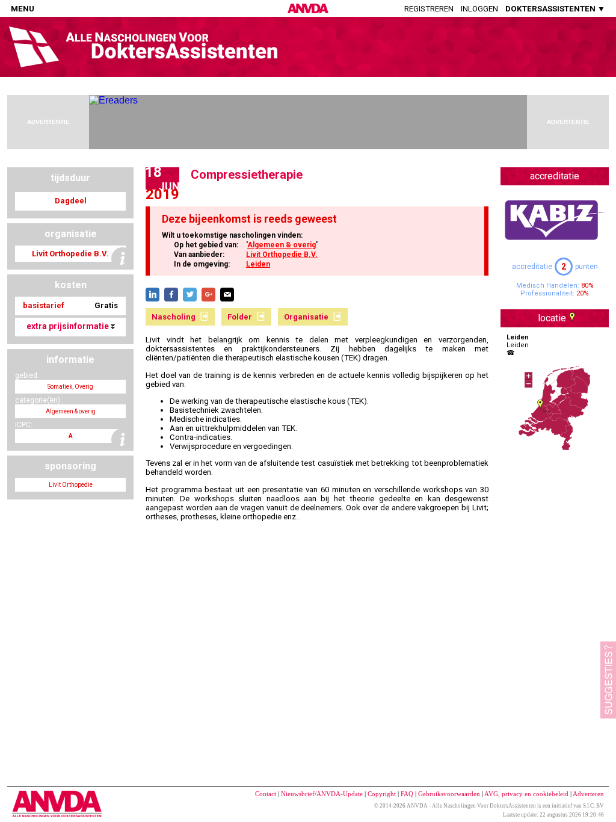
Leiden (258, 264)
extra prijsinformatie (68, 326)
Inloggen (479, 8)
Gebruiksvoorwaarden (449, 793)
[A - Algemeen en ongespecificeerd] (122, 439)
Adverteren (588, 793)
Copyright (382, 793)
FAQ (407, 793)
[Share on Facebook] (171, 294)
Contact (265, 793)
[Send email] (227, 294)
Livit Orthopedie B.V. (282, 254)
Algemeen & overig (281, 245)
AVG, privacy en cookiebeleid (526, 793)
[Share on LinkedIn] (152, 294)
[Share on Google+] (208, 294)
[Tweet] (190, 294)
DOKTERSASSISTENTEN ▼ (555, 8)
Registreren (429, 8)
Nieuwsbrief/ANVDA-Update (322, 793)
